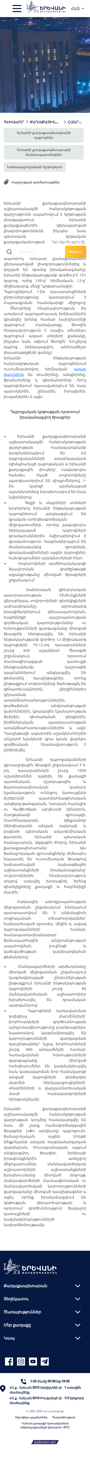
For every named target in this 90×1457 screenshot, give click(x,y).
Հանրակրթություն (75, 122)
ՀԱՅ (76, 8)
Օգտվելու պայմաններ (31, 1417)
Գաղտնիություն (63, 1417)
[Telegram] (44, 1361)
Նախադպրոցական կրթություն (34, 166)
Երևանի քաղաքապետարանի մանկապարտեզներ (44, 152)
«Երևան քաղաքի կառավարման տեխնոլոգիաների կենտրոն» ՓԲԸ (45, 1425)
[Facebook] (10, 1361)
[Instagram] (22, 1361)
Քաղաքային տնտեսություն (46, 122)
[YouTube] (34, 1361)
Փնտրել (76, 251)
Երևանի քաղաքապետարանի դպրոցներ (44, 135)
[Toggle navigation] (17, 8)
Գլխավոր (14, 122)
